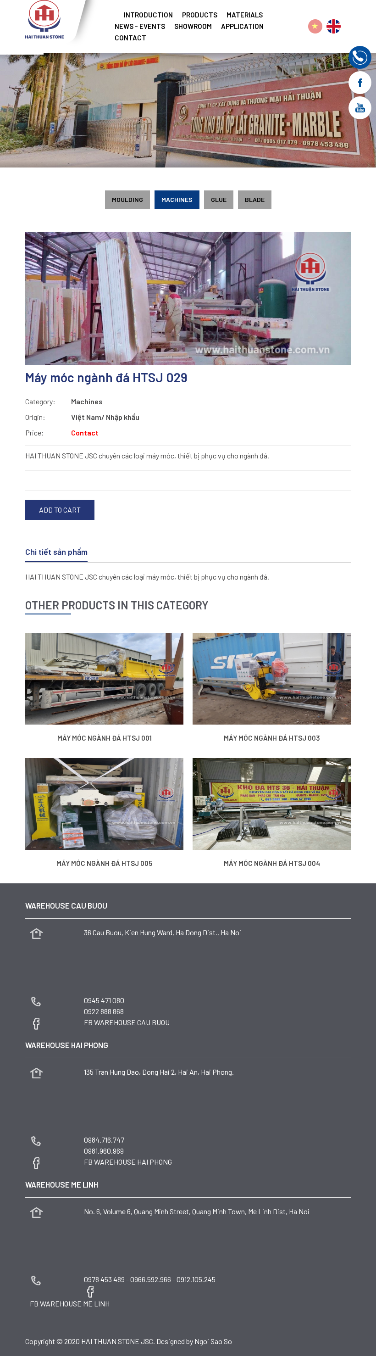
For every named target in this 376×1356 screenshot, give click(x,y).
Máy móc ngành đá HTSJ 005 (104, 863)
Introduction (148, 14)
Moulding (127, 199)
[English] (334, 26)
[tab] (56, 552)
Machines (177, 199)
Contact (130, 37)
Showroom (193, 26)
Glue (219, 199)
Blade (255, 199)
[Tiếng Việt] (315, 26)
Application (242, 26)
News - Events (140, 26)
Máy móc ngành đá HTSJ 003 (272, 738)
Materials (245, 14)
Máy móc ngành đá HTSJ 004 (272, 863)
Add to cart (60, 509)
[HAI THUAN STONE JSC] (44, 18)
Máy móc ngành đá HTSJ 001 (104, 738)
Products (199, 14)
